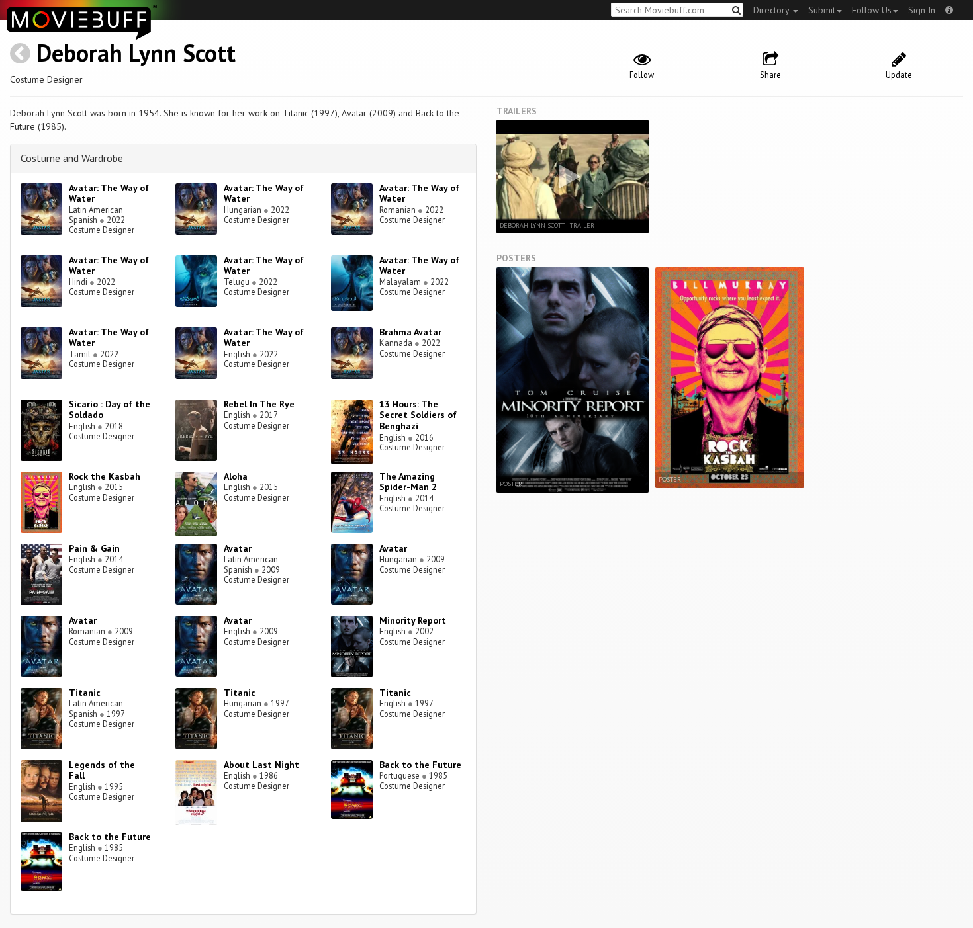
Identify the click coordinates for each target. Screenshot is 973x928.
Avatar (238, 548)
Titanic (85, 692)
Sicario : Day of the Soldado (109, 409)
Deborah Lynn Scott (136, 52)
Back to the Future (420, 765)
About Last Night (261, 765)
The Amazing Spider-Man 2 (408, 481)
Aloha (236, 476)
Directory (772, 10)
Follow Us (872, 10)
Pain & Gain (94, 548)
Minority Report (412, 620)
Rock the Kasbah (104, 476)
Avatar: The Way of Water (109, 193)
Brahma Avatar (410, 332)
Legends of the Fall (102, 770)
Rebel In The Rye (259, 404)
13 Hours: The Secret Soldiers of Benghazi (418, 415)
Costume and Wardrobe (72, 158)
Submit (821, 10)
